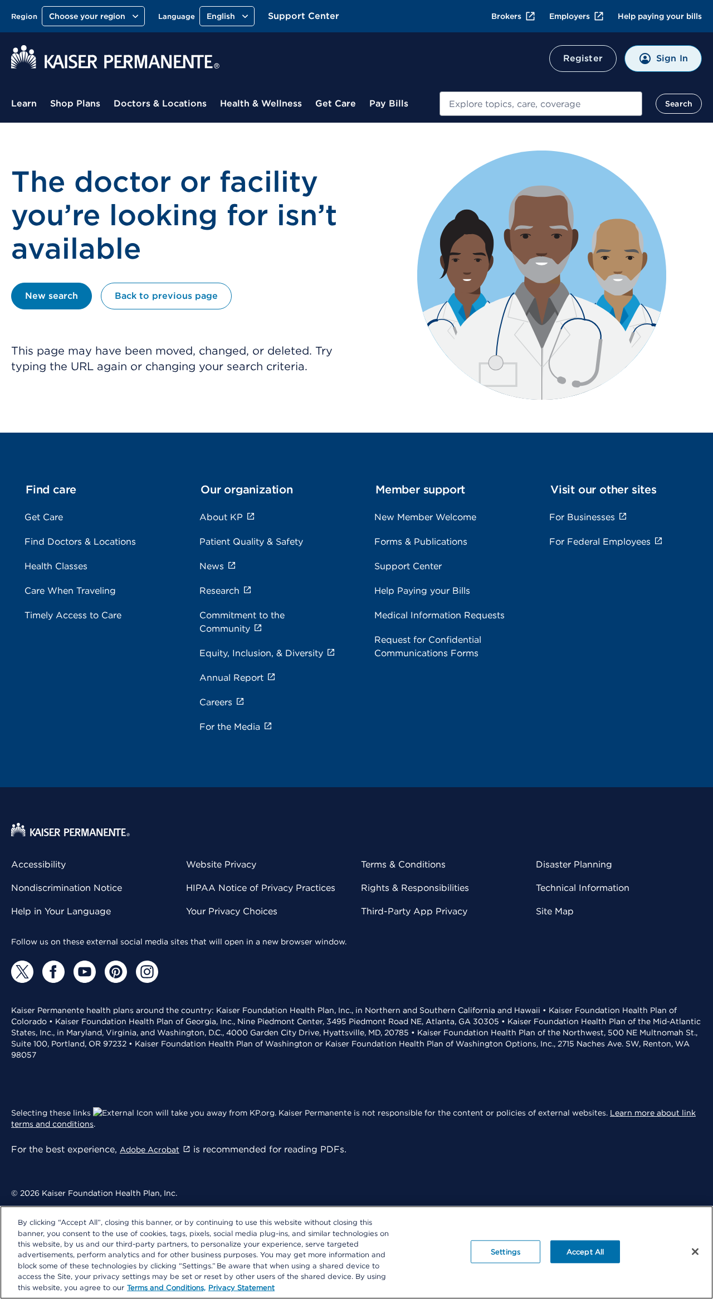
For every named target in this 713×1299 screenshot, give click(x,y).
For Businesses (582, 517)
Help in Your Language (61, 911)
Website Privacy (221, 864)
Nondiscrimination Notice (66, 888)
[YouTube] (85, 972)
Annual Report (231, 677)
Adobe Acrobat (149, 1149)
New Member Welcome (425, 517)
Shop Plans (75, 103)
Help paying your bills (660, 16)
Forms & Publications (420, 541)
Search (678, 103)
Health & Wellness (261, 103)
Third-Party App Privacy (414, 911)
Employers (569, 16)
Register (583, 58)
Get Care (335, 103)
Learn (24, 103)
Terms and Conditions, (166, 1287)
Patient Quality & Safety (251, 541)
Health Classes (56, 566)
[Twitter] (22, 972)
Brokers (506, 16)
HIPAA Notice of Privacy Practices (260, 888)
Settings (505, 1251)
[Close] (695, 1251)
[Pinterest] (116, 972)
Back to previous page (166, 295)
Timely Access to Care (73, 615)
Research (219, 590)
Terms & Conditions (403, 864)
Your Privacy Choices (231, 911)
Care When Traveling (70, 590)
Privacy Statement (241, 1287)
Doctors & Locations (160, 103)
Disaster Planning (574, 864)
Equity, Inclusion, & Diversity (261, 653)
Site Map (555, 911)
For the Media (229, 726)
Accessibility (38, 864)
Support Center (303, 16)
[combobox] (540, 103)
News (211, 566)
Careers (215, 702)
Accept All (585, 1251)
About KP (221, 517)
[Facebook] (53, 972)
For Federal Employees (600, 541)
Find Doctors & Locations (80, 541)
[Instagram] (147, 972)
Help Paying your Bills (422, 590)
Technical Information (582, 888)
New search (51, 295)
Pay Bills (388, 103)
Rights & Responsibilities (415, 888)
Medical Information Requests (439, 615)
